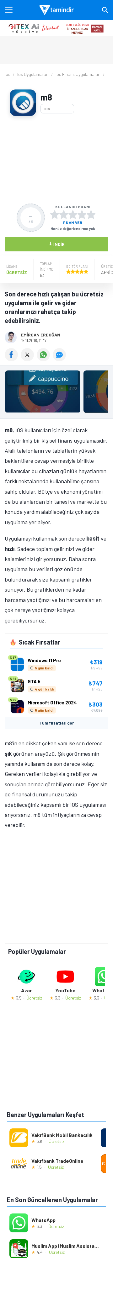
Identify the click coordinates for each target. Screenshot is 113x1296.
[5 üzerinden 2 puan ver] (63, 214)
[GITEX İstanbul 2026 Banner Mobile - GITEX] (56, 28)
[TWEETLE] (29, 359)
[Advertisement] (56, 159)
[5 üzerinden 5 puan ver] (91, 214)
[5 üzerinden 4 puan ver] (82, 214)
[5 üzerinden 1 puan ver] (54, 214)
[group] (56, 393)
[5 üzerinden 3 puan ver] (72, 214)
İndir (57, 244)
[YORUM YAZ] (60, 359)
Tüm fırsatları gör (57, 722)
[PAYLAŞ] (13, 359)
